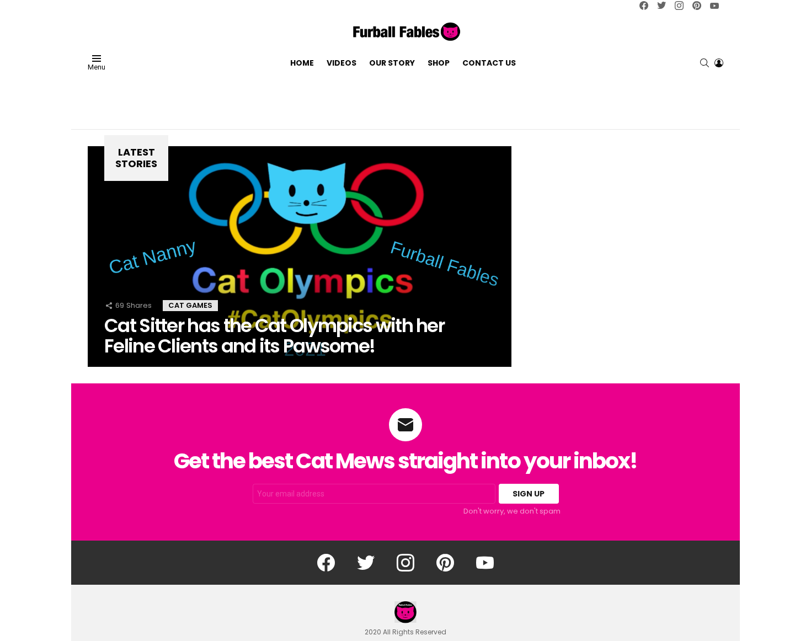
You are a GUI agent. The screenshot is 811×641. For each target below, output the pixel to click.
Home (302, 62)
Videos (341, 62)
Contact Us (489, 62)
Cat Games (190, 305)
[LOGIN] (718, 62)
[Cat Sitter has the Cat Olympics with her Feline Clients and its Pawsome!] (299, 256)
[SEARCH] (704, 62)
